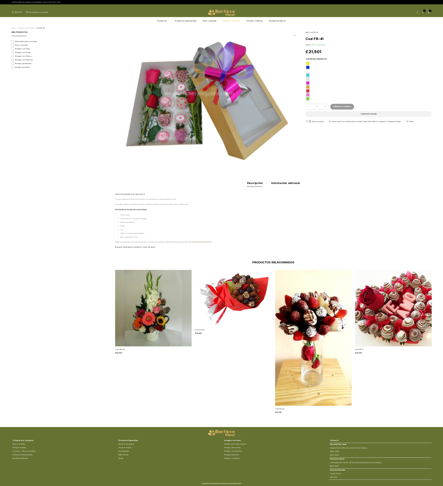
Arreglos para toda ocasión (235, 444)
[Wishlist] (315, 121)
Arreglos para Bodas (23, 64)
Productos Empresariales (22, 455)
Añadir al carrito (342, 107)
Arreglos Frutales (19, 448)
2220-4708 (47, 2)
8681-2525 (334, 466)
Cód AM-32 (120, 349)
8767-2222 (56, 2)
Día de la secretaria (126, 444)
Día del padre (123, 451)
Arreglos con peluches (233, 451)
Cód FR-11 (359, 349)
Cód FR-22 (199, 330)
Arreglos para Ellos (22, 67)
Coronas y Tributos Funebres (24, 451)
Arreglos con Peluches (24, 60)
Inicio (14, 28)
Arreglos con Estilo (22, 49)
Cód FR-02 (279, 409)
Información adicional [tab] (285, 183)
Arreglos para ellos (231, 455)
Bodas (120, 458)
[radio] (308, 63)
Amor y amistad (21, 45)
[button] (294, 35)
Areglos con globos (232, 458)
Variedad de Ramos (20, 458)
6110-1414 (333, 477)
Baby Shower (123, 455)
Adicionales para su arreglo (26, 41)
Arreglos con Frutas (26, 28)
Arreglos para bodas (232, 448)
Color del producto (316, 59)
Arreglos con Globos (23, 56)
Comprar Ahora (369, 114)
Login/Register (417, 12)
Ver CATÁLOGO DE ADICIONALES (200, 242)
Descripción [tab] (255, 183)
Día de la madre (124, 448)
